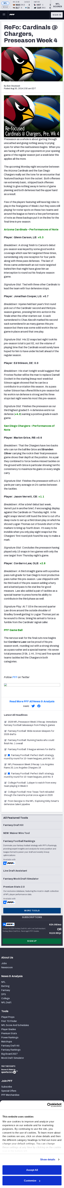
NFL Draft (6, 1002)
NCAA (5, 7)
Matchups (6, 1041)
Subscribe (6, 1087)
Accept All (32, 1170)
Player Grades (8, 1029)
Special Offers (8, 1091)
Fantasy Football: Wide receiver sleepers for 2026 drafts (29, 733)
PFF (14, 677)
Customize (30, 1180)
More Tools (32, 910)
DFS (3, 994)
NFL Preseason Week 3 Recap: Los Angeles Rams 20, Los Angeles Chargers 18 (29, 766)
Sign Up (32, 941)
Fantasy (5, 990)
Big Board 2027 (9, 1054)
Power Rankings (9, 1037)
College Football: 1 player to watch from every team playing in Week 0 (30, 784)
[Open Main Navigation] (4, 15)
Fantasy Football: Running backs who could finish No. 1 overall (29, 742)
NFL (5, 3)
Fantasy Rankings (11, 1050)
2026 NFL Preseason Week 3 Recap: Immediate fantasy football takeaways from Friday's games (30, 723)
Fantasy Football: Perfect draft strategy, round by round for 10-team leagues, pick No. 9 (29, 775)
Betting (5, 986)
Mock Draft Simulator (12, 1058)
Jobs (4, 963)
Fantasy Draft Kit (10, 1045)
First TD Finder (9, 1021)
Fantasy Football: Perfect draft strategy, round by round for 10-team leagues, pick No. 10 (29, 757)
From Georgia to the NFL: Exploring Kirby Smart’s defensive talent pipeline (31, 803)
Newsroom (7, 967)
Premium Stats (9, 1033)
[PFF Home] (12, 15)
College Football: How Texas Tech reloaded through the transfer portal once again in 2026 (29, 793)
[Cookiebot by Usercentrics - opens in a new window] (47, 1105)
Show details (47, 1159)
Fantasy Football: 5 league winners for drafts (31, 749)
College (5, 998)
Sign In (57, 15)
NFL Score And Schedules (15, 1025)
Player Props (7, 1017)
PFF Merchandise (10, 1095)
